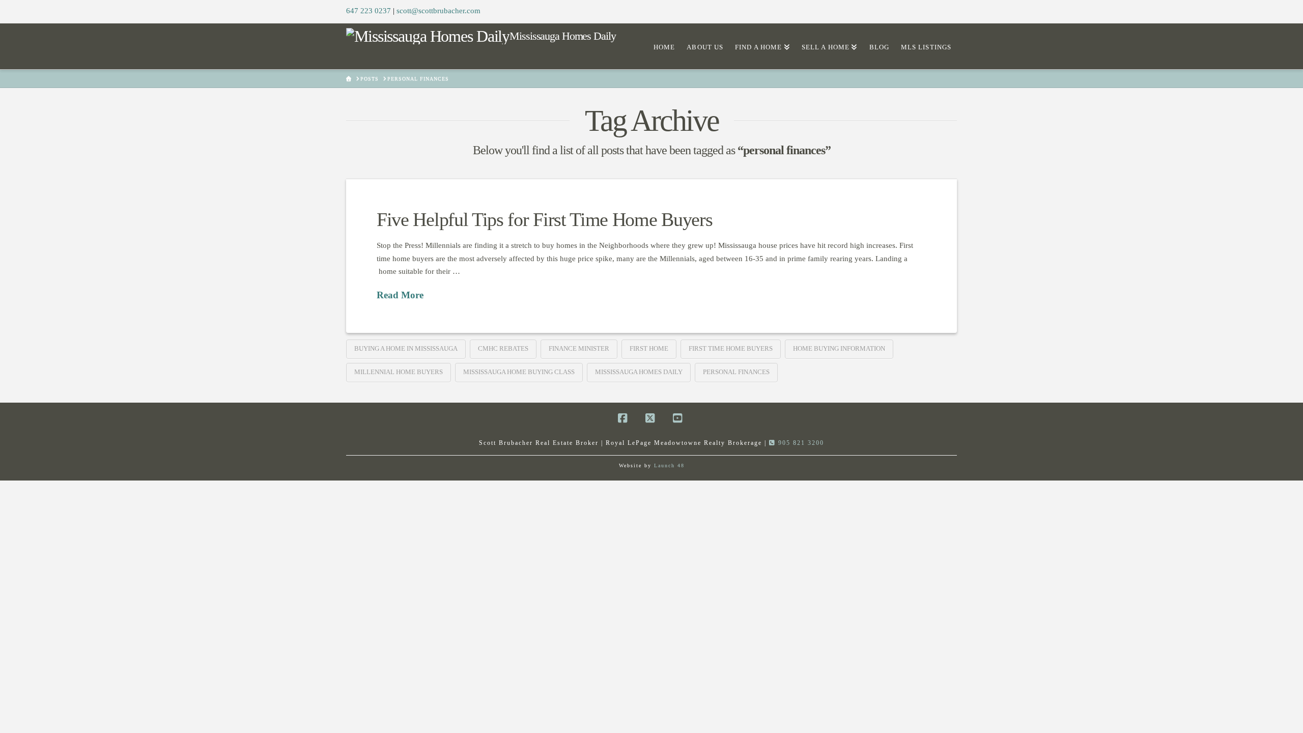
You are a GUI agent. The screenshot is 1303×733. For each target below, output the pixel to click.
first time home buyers (731, 348)
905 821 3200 (800, 442)
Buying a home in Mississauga (406, 348)
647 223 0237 (368, 11)
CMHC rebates (503, 348)
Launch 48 (669, 465)
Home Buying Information (839, 348)
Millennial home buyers (398, 372)
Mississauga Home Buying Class (519, 372)
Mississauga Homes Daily (639, 372)
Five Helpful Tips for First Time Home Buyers (544, 219)
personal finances (736, 372)
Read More (400, 295)
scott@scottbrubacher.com (438, 11)
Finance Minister (579, 348)
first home (649, 348)
